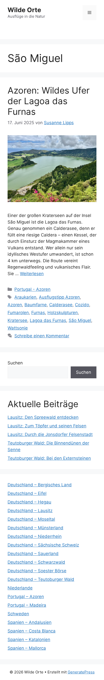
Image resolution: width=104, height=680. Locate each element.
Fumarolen (18, 312)
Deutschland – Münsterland (35, 527)
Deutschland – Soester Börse (37, 570)
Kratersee (17, 320)
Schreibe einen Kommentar (41, 335)
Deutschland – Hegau (29, 501)
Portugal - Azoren (32, 289)
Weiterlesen (32, 273)
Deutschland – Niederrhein (35, 536)
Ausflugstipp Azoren (59, 297)
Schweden (18, 613)
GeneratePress (81, 672)
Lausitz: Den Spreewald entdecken (43, 417)
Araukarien (25, 297)
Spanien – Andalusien (29, 622)
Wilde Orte (24, 10)
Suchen (15, 362)
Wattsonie (18, 328)
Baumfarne (35, 304)
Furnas (38, 312)
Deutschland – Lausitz (30, 510)
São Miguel (80, 320)
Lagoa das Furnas (48, 320)
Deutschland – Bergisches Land (40, 484)
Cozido (82, 304)
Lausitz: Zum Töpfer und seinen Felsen (47, 425)
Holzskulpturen (62, 312)
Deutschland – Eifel (27, 493)
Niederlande (20, 587)
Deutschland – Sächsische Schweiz (43, 544)
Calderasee (60, 304)
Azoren (15, 304)
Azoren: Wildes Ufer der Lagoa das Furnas (49, 101)
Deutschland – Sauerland (33, 553)
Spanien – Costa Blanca (32, 630)
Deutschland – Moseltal (31, 519)
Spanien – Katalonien (29, 639)
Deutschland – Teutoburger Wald (41, 579)
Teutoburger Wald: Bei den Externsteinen (49, 458)
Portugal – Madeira (27, 605)
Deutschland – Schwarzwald (36, 562)
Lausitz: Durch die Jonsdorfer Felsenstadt (50, 434)
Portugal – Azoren (26, 596)
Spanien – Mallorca (27, 648)
